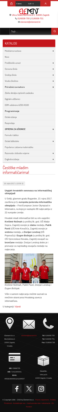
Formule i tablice (12, 135)
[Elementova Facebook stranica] (17, 388)
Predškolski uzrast (13, 62)
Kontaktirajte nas (19, 403)
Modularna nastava (13, 50)
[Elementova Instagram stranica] (41, 388)
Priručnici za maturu (15, 87)
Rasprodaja (10, 123)
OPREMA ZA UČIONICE (15, 129)
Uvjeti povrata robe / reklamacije (38, 403)
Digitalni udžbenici (12, 99)
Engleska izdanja (12, 159)
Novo (7, 56)
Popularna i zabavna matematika (19, 147)
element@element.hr (30, 22)
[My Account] (46, 3)
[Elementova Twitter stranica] (29, 388)
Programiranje (12, 111)
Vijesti (18, 306)
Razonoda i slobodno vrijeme (17, 153)
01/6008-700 (24, 18)
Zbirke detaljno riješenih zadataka (19, 93)
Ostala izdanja (11, 117)
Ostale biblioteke (12, 141)
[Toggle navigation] (5, 31)
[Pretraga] (54, 31)
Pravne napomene (42, 400)
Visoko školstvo (11, 80)
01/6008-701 (37, 18)
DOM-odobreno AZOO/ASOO (17, 105)
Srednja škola (10, 74)
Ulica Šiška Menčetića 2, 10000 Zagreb (30, 15)
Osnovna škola (11, 68)
